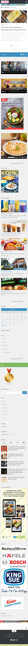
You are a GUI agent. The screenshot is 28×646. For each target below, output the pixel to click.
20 (3, 321)
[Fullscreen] (25, 157)
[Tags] (23, 442)
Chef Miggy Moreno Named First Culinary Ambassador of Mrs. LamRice (15, 455)
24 (17, 321)
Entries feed (5, 345)
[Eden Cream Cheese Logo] (12, 608)
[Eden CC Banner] (14, 5)
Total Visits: (3, 615)
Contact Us (4, 407)
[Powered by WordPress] (9, 636)
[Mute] (22, 157)
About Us (4, 404)
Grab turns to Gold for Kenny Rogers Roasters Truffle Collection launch (12, 274)
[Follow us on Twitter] (23, 54)
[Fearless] (12, 129)
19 (25, 319)
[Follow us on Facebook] (21, 54)
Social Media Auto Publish (9, 645)
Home (3, 401)
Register (4, 338)
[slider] (13, 157)
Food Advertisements (15, 163)
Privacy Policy (5, 414)
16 (14, 319)
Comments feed (5, 349)
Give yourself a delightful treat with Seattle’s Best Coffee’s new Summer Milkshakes (13, 216)
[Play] (3, 157)
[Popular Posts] (11, 442)
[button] (14, 146)
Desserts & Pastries (5, 233)
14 (6, 319)
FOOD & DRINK (4, 214)
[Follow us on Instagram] (26, 54)
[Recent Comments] (17, 442)
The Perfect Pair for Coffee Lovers (9, 235)
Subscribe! (4, 411)
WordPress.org (5, 352)
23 (14, 321)
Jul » (5, 325)
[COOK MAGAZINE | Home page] (6, 2)
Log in (3, 342)
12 (25, 316)
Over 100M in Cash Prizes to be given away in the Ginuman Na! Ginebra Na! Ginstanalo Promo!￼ (16, 448)
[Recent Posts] (4, 442)
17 (17, 319)
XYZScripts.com (20, 645)
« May (2, 325)
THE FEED (3, 25)
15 (10, 319)
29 (10, 323)
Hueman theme (21, 636)
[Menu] (26, 2)
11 (21, 316)
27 (3, 323)
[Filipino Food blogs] (9, 384)
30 (14, 323)
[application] (14, 146)
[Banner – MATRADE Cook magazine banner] (14, 622)
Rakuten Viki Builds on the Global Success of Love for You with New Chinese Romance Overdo (16, 463)
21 (6, 321)
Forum (3, 418)
